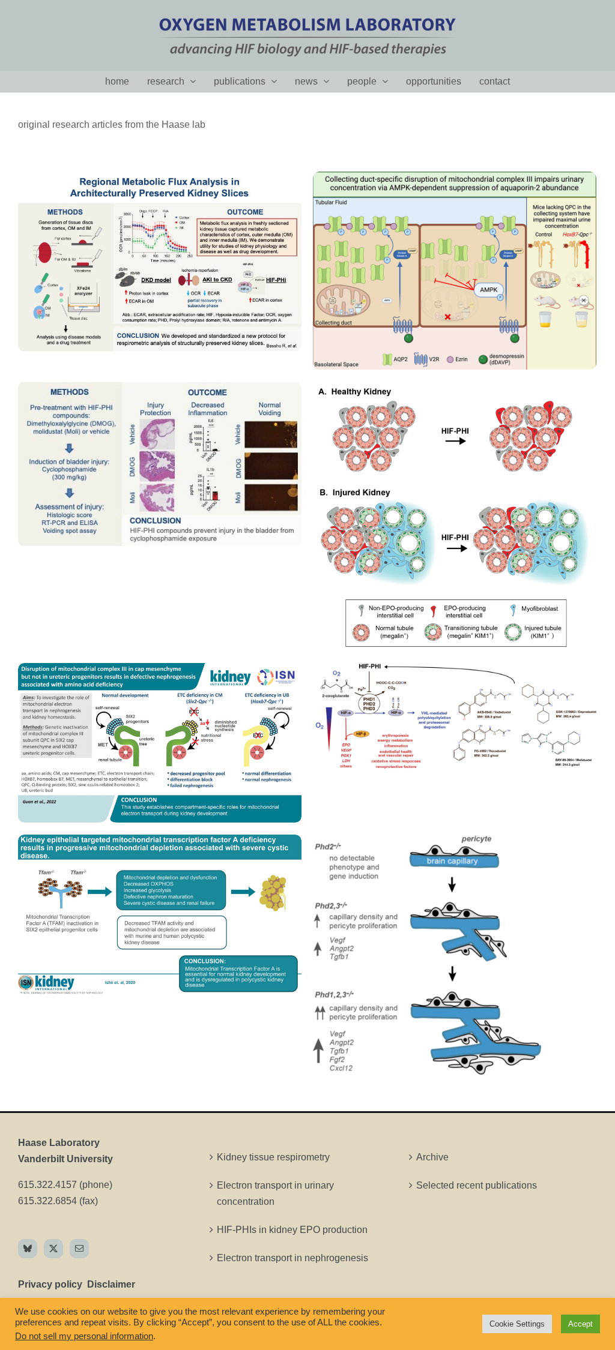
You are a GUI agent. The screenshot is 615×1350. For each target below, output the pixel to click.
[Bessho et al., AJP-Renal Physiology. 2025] (159, 180)
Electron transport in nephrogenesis (292, 1258)
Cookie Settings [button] (517, 1323)
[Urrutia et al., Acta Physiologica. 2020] (427, 843)
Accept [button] (580, 1323)
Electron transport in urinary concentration (275, 1193)
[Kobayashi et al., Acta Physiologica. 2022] (454, 390)
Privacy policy (50, 1284)
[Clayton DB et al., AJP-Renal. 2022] (159, 390)
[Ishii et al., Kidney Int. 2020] (159, 843)
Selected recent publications (476, 1185)
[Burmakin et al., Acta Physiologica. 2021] (454, 671)
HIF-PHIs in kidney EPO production (292, 1230)
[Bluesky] (27, 1248)
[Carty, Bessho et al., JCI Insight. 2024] (454, 180)
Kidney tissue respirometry (273, 1157)
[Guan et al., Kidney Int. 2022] (159, 671)
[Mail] (79, 1248)
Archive (432, 1157)
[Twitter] (53, 1248)
